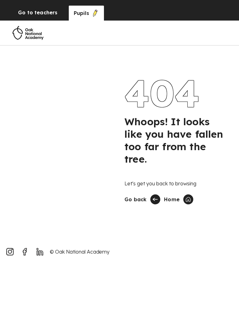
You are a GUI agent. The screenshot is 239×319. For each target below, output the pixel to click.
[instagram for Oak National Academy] (10, 252)
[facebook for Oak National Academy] (25, 252)
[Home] (28, 33)
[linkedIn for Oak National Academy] (40, 252)
